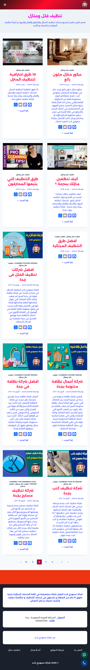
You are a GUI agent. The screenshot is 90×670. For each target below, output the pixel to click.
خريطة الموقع (57, 650)
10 (26, 562)
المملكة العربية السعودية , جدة (40, 617)
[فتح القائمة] (5, 4)
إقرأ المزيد (67, 133)
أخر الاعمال (35, 650)
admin (74, 84)
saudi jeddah (27, 285)
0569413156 (41, 621)
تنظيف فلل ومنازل (67, 70)
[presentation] (67, 52)
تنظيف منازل (14, 650)
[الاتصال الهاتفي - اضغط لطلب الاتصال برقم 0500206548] (84, 662)
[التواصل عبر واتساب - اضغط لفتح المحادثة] (84, 654)
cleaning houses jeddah (25, 263)
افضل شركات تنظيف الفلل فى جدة (23, 275)
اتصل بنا (78, 650)
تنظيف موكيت (60, 236)
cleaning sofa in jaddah (70, 482)
